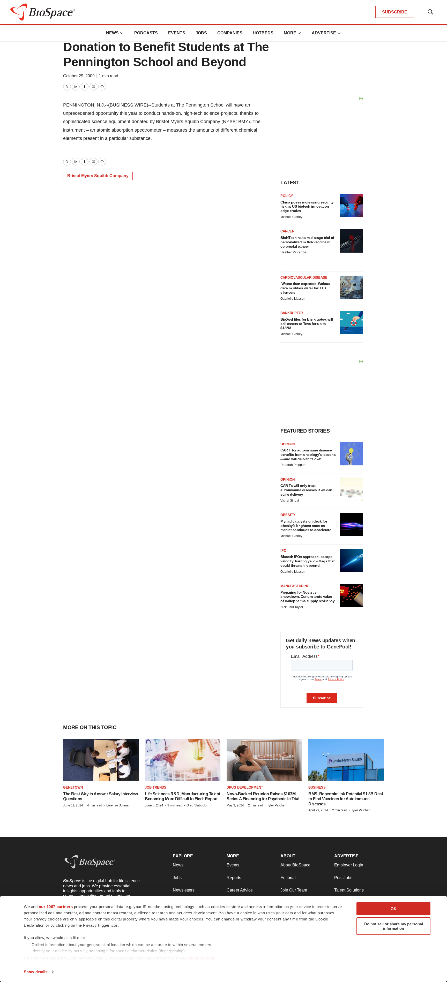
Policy (286, 196)
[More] (122, 33)
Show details (35, 972)
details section (200, 958)
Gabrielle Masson (292, 298)
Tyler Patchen (276, 805)
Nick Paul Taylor (291, 607)
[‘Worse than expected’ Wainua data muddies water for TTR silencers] (351, 287)
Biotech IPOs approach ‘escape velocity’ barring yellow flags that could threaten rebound (307, 561)
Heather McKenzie (293, 252)
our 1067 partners (56, 906)
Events (176, 33)
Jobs (201, 33)
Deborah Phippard (293, 465)
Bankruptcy (291, 313)
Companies (229, 33)
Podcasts (146, 33)
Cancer (287, 231)
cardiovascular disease (303, 278)
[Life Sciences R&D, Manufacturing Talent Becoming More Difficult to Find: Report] (182, 760)
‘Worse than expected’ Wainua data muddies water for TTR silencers (305, 288)
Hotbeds (263, 33)
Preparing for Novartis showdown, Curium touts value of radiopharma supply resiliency (307, 596)
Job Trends (155, 787)
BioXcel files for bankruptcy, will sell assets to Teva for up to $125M (306, 323)
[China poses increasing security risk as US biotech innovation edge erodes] (351, 205)
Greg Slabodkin (197, 805)
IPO (283, 551)
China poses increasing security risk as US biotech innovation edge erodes (307, 206)
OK (394, 909)
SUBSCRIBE (394, 12)
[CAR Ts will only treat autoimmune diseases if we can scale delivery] (351, 489)
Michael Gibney (291, 217)
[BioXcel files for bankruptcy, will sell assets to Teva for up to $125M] (351, 322)
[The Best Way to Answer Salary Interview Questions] (101, 760)
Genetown (73, 787)
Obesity (287, 515)
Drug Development (245, 787)
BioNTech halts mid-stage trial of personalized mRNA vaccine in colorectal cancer (307, 242)
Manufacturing (294, 586)
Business (317, 787)
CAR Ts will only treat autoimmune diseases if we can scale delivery (306, 490)
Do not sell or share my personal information (393, 926)
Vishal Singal (289, 500)
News (112, 33)
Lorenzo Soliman (118, 805)
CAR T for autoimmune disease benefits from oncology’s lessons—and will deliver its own (308, 454)
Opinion (287, 444)
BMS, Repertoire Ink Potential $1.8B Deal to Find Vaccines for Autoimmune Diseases (345, 799)
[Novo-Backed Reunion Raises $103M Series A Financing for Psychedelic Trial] (264, 760)
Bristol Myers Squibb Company (98, 175)
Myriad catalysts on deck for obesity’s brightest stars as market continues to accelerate (305, 525)
